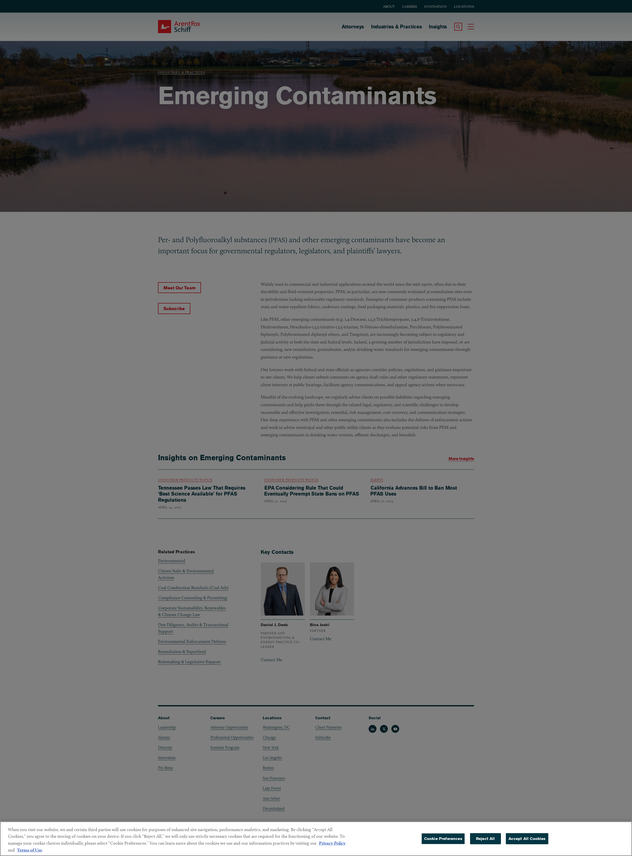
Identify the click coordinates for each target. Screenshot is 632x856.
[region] (316, 838)
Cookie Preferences (443, 838)
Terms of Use (29, 850)
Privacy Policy (332, 843)
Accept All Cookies (527, 838)
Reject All (485, 838)
